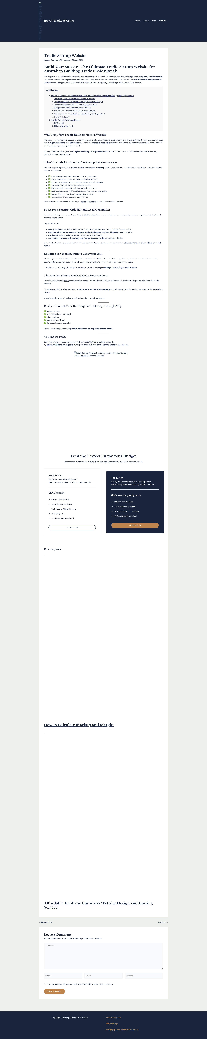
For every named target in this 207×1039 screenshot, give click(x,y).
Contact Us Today (61, 117)
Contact (162, 20)
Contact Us (123, 345)
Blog (154, 20)
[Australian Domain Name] (60, 504)
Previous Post (46, 922)
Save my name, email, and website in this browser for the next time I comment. (80, 984)
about (66, 280)
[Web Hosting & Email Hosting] (62, 508)
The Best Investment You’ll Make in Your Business (74, 111)
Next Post (163, 922)
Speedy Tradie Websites (59, 20)
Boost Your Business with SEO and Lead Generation (75, 105)
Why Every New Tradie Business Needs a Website (74, 99)
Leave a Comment (52, 60)
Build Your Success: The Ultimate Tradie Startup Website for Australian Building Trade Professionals (92, 95)
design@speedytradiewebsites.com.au (122, 1029)
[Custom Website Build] (59, 499)
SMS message (112, 1023)
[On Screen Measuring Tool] (61, 518)
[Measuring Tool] (56, 513)
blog (96, 262)
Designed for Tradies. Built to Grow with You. (72, 108)
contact (60, 185)
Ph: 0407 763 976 (113, 1017)
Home (137, 20)
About (146, 20)
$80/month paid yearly (64, 126)
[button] (72, 527)
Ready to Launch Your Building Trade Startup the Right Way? (79, 114)
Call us (50, 345)
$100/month (59, 123)
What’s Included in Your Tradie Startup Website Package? (78, 102)
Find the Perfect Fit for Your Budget (65, 120)
